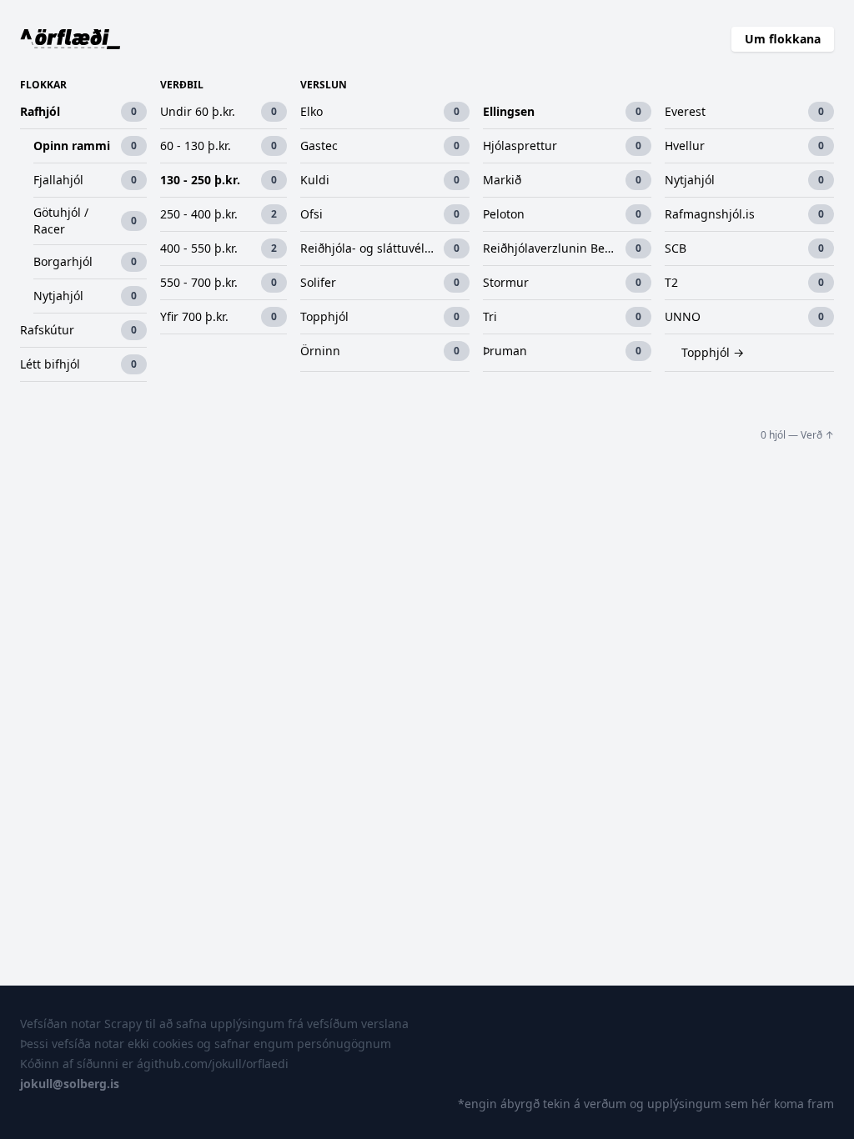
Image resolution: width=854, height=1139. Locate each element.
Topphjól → (712, 352)
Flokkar (43, 85)
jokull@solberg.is (69, 1083)
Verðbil (181, 85)
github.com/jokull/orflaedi (216, 1063)
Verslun (323, 85)
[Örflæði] (70, 39)
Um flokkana (783, 39)
